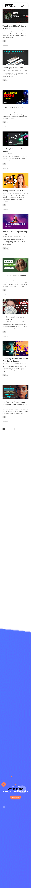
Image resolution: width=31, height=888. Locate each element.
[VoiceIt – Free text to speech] (11, 5)
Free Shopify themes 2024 (13, 68)
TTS (27, 193)
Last (12, 429)
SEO (23, 70)
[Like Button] (4, 41)
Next (9, 429)
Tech (22, 31)
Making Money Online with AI (14, 190)
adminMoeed (15, 31)
